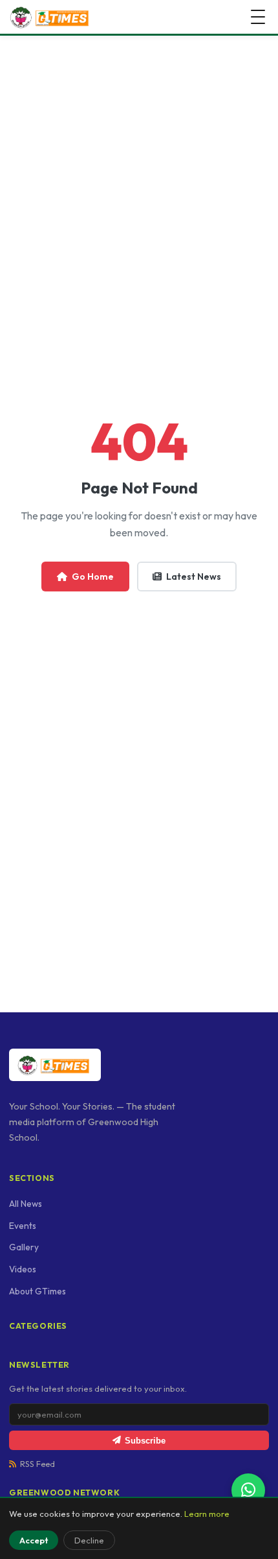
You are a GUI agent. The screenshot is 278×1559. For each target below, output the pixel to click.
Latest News (193, 576)
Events (22, 1226)
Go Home (93, 576)
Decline (89, 1540)
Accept (33, 1540)
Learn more (207, 1513)
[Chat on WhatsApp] (248, 1490)
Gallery (24, 1247)
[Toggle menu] (258, 17)
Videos (22, 1269)
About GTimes (37, 1291)
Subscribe (145, 1441)
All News (25, 1203)
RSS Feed (37, 1464)
